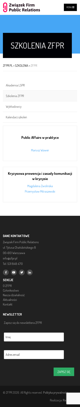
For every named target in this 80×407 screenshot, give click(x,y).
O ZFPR (7, 286)
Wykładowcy (14, 106)
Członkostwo (11, 290)
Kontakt (7, 304)
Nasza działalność (14, 295)
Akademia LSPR (15, 85)
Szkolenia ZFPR (15, 96)
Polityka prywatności (55, 392)
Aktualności (10, 300)
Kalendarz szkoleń (16, 117)
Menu (69, 7)
